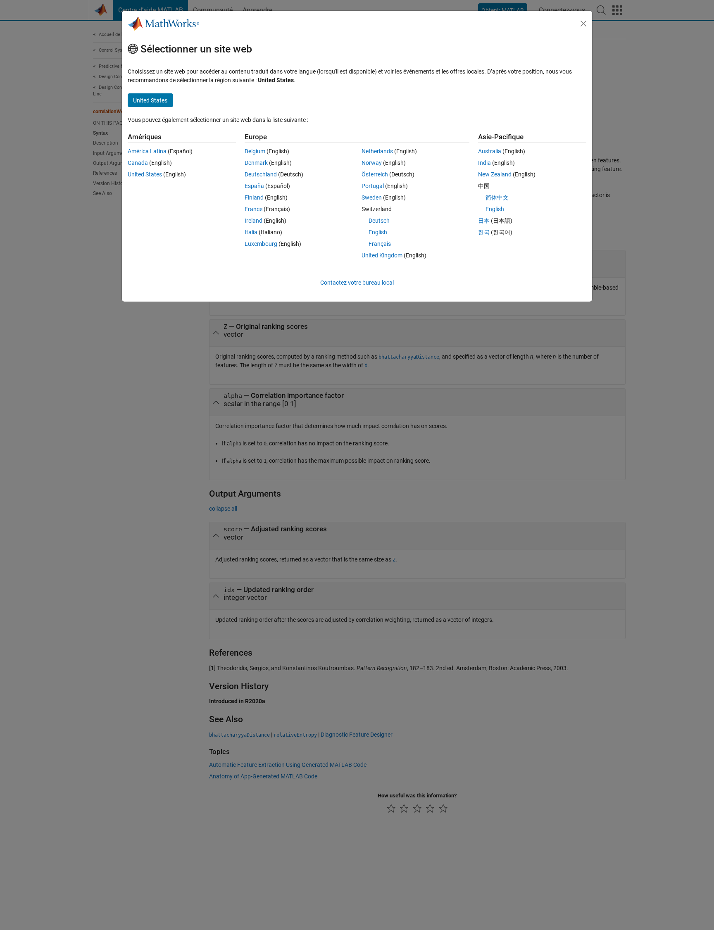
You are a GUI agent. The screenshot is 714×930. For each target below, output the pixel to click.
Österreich (375, 174)
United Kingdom (382, 255)
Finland (254, 197)
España (254, 186)
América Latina (147, 151)
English (378, 232)
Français (380, 243)
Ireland (253, 220)
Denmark (256, 162)
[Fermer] (583, 23)
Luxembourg (261, 243)
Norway (372, 162)
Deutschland (261, 174)
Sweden (372, 197)
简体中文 (497, 197)
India (484, 162)
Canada (138, 162)
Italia (251, 232)
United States (145, 174)
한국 (484, 232)
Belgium (255, 151)
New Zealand (495, 174)
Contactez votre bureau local (357, 282)
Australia (489, 151)
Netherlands (377, 151)
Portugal (373, 186)
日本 (484, 220)
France (253, 209)
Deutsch (379, 220)
